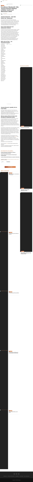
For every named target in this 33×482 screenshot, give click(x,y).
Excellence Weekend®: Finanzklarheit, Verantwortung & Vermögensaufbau (9, 155)
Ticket (7, 143)
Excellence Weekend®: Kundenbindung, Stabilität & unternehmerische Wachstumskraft (8, 153)
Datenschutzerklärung (11, 476)
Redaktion (6, 13)
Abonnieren (17, 476)
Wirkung (16, 136)
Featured (14, 159)
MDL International (26, 476)
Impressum (5, 476)
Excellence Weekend (10, 159)
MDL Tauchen (21, 476)
